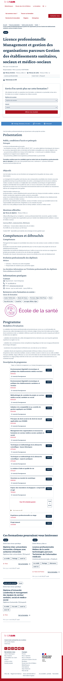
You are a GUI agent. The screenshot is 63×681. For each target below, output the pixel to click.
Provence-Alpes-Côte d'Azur (38, 298)
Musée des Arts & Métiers (29, 663)
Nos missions (8, 655)
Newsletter (55, 673)
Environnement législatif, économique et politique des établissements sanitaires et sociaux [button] (25, 383)
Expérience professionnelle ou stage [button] (23, 515)
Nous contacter (26, 657)
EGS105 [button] (13, 411)
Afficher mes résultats (31, 112)
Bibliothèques (26, 665)
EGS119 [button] (13, 399)
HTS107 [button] (13, 470)
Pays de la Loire (8, 301)
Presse (24, 654)
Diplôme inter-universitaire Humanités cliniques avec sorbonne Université (15, 549)
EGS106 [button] (13, 423)
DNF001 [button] (13, 480)
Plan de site (25, 670)
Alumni (6, 659)
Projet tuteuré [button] (15, 522)
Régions (26, 18)
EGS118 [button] (13, 437)
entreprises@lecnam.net (16, 286)
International (25, 667)
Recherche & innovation (13, 18)
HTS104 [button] (13, 449)
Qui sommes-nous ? (11, 13)
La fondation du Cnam (10, 657)
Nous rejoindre (26, 655)
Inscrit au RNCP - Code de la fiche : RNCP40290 (16, 223)
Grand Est (18, 301)
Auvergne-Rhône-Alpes (30, 301)
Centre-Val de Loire (9, 298)
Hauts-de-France (23, 298)
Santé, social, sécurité (27, 25)
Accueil (5, 25)
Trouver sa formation (27, 13)
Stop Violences (26, 669)
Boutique (24, 661)
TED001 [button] (13, 492)
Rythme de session (11, 97)
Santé (36, 25)
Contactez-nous (55, 16)
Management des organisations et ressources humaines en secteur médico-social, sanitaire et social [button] (27, 433)
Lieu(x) (7, 104)
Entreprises (35, 18)
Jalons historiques (9, 654)
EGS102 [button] (13, 388)
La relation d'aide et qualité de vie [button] (22, 468)
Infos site (6, 673)
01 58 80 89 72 (12, 283)
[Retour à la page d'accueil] (9, 2)
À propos (24, 652)
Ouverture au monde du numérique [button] (23, 478)
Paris (50, 298)
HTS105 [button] (13, 461)
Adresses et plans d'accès (29, 659)
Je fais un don (8, 661)
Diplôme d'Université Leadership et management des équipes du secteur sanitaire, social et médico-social (15, 595)
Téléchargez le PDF (11, 79)
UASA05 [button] (13, 517)
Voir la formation (23, 564)
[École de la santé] (31, 310)
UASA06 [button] (13, 524)
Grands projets (8, 663)
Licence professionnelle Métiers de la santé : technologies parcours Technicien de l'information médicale (44, 552)
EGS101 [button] (13, 373)
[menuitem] (9, 6)
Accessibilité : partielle (45, 673)
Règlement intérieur (16, 673)
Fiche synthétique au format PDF (12, 271)
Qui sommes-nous (9, 652)
